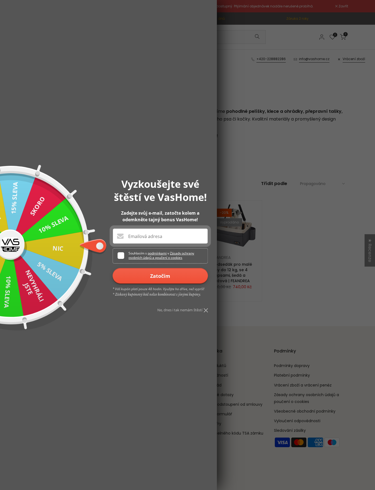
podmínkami (157, 253)
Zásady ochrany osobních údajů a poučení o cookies (161, 255)
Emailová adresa (145, 236)
